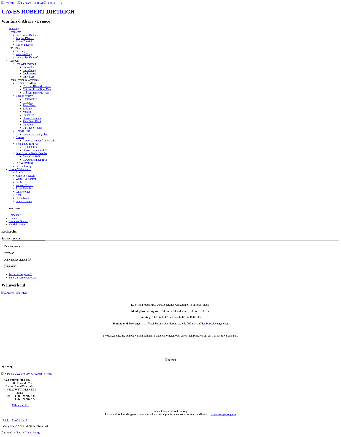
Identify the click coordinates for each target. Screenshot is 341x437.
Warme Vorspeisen (26, 178)
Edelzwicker (30, 98)
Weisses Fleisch (24, 185)
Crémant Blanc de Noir (36, 92)
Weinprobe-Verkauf (27, 57)
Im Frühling (29, 70)
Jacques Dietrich (25, 38)
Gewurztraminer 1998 (35, 159)
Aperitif (20, 172)
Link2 (15, 420)
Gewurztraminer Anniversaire (39, 140)
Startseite (14, 28)
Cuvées (20, 137)
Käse (18, 194)
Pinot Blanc (29, 105)
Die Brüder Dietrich (27, 35)
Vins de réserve (24, 95)
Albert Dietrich (24, 41)
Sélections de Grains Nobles (31, 153)
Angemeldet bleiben (15, 259)
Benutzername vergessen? (23, 277)
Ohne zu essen (24, 201)
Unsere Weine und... (20, 169)
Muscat (27, 111)
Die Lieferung (23, 166)
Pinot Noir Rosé (32, 121)
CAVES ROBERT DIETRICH (38, 11)
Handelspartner (17, 224)
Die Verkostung (24, 162)
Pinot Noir (28, 124)
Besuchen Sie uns (18, 221)
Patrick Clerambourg (28, 432)
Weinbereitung (24, 54)
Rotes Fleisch (23, 188)
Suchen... (6, 238)
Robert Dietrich (24, 44)
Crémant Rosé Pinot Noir (37, 89)
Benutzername (12, 246)
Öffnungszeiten (20, 405)
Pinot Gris (28, 114)
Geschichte (15, 31)
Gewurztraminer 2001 (35, 150)
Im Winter (28, 67)
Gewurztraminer (32, 118)
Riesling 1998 (30, 146)
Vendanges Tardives (27, 143)
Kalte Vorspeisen (25, 175)
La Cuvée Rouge (32, 127)
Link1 (6, 420)
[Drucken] (7, 292)
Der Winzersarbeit (26, 63)
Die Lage (21, 51)
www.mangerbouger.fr (223, 414)
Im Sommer (29, 73)
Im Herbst (28, 76)
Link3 (24, 420)
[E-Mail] (21, 292)
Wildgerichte (23, 191)
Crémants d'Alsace (26, 82)
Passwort (9, 252)
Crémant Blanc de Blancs (37, 86)
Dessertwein (22, 198)
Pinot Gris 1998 (31, 156)
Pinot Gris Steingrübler (35, 134)
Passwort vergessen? (20, 274)
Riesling (27, 108)
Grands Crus (23, 130)
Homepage (15, 214)
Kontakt (13, 218)
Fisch (19, 182)
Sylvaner (28, 102)
